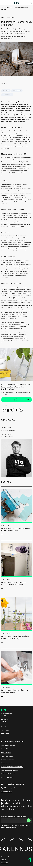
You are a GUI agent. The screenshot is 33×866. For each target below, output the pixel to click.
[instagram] (3, 839)
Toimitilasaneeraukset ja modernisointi (12, 766)
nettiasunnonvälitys (15, 184)
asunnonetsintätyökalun (8, 244)
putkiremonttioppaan (19, 338)
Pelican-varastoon (13, 312)
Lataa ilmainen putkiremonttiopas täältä (15, 399)
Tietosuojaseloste (6, 857)
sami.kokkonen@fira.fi (7, 436)
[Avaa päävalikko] (2, 2)
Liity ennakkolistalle (6, 791)
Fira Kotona (4, 862)
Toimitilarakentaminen (7, 759)
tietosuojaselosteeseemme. (9, 827)
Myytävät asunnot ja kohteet (9, 788)
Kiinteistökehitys (6, 752)
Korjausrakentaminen (7, 763)
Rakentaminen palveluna (8, 745)
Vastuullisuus (5, 733)
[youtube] (30, 839)
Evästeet (3, 859)
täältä (27, 302)
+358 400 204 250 (6, 434)
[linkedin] (12, 839)
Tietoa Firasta (5, 727)
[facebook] (21, 839)
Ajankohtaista (8, 7)
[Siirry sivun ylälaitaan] (30, 860)
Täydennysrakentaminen (8, 774)
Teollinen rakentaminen (7, 777)
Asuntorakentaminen (7, 756)
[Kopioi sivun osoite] (21, 410)
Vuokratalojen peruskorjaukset (9, 770)
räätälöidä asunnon (6, 264)
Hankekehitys (5, 749)
